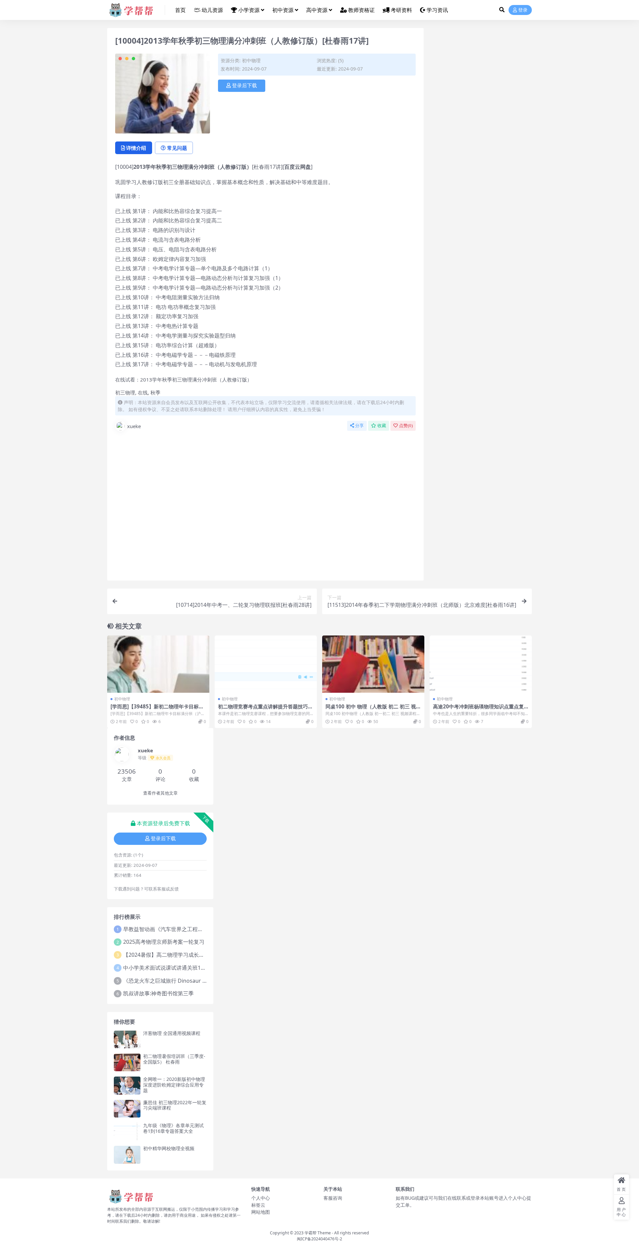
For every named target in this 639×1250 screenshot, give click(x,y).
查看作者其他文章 (160, 793)
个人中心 (260, 1198)
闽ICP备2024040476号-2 (319, 1239)
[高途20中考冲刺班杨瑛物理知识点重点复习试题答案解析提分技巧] (481, 664)
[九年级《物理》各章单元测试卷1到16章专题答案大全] (127, 1131)
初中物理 (251, 60)
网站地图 (260, 1212)
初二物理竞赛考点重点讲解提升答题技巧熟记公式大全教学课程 (265, 709)
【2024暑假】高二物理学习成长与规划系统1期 (178, 954)
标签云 (258, 1205)
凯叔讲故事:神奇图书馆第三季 (158, 993)
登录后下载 (244, 85)
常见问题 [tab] (177, 147)
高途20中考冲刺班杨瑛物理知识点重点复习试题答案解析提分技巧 (478, 709)
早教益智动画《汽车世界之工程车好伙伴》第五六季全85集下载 (198, 929)
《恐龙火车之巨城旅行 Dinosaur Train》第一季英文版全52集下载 (201, 980)
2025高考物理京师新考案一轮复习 (163, 941)
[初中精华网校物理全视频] (127, 1154)
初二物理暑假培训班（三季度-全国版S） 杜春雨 (174, 1059)
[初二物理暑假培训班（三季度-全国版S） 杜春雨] (127, 1062)
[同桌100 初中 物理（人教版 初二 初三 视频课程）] (373, 664)
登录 (523, 10)
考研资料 (401, 10)
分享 (359, 425)
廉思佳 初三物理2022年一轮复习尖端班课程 (174, 1105)
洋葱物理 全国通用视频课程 (171, 1033)
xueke (134, 426)
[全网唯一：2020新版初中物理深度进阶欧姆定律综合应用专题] (127, 1085)
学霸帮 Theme (318, 1233)
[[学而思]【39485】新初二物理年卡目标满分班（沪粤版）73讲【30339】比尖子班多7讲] (158, 664)
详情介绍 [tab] (136, 147)
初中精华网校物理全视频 (168, 1148)
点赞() (406, 425)
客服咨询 (332, 1198)
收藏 (381, 425)
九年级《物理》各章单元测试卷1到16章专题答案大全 (173, 1128)
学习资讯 (437, 10)
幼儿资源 (212, 10)
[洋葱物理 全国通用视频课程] (127, 1039)
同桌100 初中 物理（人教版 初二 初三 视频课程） (373, 709)
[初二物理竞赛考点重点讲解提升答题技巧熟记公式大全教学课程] (266, 664)
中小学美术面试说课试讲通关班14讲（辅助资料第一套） (190, 967)
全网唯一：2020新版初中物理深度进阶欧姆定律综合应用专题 (174, 1085)
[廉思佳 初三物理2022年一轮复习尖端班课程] (127, 1109)
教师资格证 (361, 10)
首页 (180, 10)
